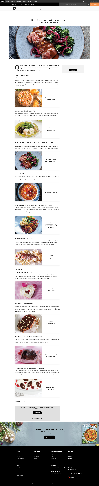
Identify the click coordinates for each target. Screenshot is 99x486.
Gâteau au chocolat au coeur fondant (51, 355)
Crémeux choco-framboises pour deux (51, 389)
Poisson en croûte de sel (51, 257)
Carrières (35, 1)
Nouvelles (18, 454)
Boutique (7, 1)
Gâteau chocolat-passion (51, 324)
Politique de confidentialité (53, 483)
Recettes (2, 1)
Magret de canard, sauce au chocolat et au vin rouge (51, 161)
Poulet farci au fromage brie (51, 129)
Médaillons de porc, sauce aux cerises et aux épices (51, 225)
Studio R (18, 465)
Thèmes (20, 4)
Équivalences (19, 469)
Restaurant (12, 1)
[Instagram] (74, 473)
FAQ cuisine (53, 454)
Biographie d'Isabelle (20, 458)
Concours (18, 467)
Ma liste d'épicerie (37, 460)
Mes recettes (36, 456)
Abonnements (18, 1)
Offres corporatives (71, 465)
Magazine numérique (72, 469)
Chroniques (27, 4)
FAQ (52, 456)
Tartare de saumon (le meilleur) (51, 98)
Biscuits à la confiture (51, 291)
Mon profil (36, 454)
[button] (85, 4)
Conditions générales (63, 483)
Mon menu (36, 458)
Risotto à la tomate (51, 192)
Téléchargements (20, 471)
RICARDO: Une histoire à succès (22, 460)
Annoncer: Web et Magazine (22, 463)
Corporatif (30, 1)
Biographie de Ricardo (21, 456)
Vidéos (32, 4)
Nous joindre (53, 458)
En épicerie (24, 1)
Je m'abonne (50, 437)
